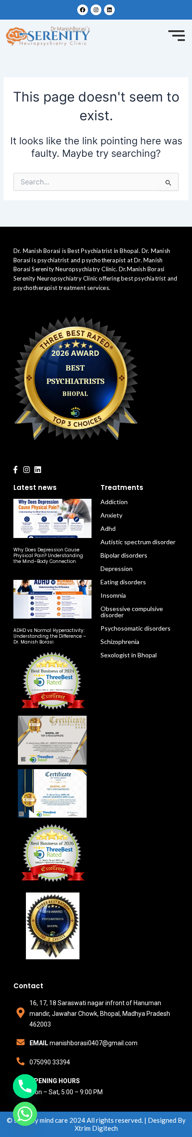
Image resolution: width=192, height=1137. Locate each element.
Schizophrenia (119, 641)
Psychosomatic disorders (135, 628)
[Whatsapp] (25, 1114)
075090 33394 (49, 1062)
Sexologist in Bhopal (128, 655)
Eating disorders (123, 582)
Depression (116, 568)
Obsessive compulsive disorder (131, 612)
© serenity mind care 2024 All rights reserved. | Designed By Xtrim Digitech (96, 1124)
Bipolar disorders (123, 555)
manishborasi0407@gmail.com (94, 1043)
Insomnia (113, 595)
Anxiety (111, 515)
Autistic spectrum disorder (137, 542)
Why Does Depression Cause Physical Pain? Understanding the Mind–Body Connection (48, 555)
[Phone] (25, 1086)
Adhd (108, 528)
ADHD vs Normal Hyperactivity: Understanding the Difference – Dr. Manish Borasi (49, 636)
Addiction (114, 501)
